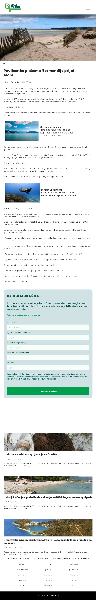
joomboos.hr (73, 570)
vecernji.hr (22, 580)
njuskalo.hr (74, 580)
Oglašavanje (25, 559)
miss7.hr (48, 564)
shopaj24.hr (22, 575)
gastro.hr (48, 570)
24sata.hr (22, 564)
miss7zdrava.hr (22, 570)
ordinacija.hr (48, 585)
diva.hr (22, 585)
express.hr (48, 575)
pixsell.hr (74, 585)
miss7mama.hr (74, 564)
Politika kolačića (81, 559)
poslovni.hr (48, 580)
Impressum (12, 559)
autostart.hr (74, 575)
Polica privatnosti (61, 559)
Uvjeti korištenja (42, 559)
